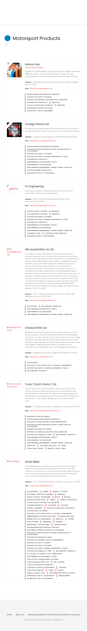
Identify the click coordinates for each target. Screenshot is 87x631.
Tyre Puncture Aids (48, 445)
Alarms (45, 491)
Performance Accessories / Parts (42, 162)
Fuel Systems (33, 522)
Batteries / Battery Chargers (40, 494)
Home (9, 615)
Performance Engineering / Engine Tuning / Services (49, 167)
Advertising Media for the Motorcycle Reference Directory (54, 615)
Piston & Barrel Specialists (39, 170)
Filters (71, 519)
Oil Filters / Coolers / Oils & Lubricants (44, 554)
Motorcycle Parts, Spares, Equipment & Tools (47, 156)
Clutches (64, 505)
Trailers (62, 567)
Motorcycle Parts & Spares (39, 97)
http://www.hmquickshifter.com (43, 300)
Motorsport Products (37, 102)
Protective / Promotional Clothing (43, 559)
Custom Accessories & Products (60, 508)
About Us (20, 615)
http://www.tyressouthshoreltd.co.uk (45, 411)
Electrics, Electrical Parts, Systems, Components (49, 365)
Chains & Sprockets (68, 500)
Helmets (59, 522)
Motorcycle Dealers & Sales (39, 537)
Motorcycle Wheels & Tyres (39, 434)
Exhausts (56, 214)
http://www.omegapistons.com (43, 141)
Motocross (32, 306)
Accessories (32, 362)
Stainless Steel (34, 233)
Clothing (52, 505)
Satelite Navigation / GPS (38, 562)
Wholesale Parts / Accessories (40, 173)
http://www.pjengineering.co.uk (43, 205)
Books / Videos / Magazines (39, 497)
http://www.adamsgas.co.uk (41, 88)
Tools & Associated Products (40, 105)
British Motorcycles (36, 500)
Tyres (63, 445)
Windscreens (64, 575)
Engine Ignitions (67, 516)
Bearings (61, 494)
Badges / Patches (60, 491)
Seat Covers (59, 562)
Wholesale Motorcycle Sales (40, 108)
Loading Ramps (60, 524)
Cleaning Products (35, 505)
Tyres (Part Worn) (35, 448)
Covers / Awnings (34, 508)
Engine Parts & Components (39, 519)
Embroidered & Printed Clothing (41, 516)
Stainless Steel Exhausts (56, 233)
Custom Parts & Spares (37, 214)
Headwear (47, 522)
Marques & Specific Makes (38, 416)
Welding (61, 105)
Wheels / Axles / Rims (56, 448)
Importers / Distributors (38, 524)
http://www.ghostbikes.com (41, 486)
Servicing (56, 102)
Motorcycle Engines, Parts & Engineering (45, 540)
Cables (53, 500)
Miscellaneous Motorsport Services (43, 94)
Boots (57, 497)
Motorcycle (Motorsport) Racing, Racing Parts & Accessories (49, 150)
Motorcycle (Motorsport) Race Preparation (47, 422)
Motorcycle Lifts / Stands (38, 543)
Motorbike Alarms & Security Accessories (45, 530)
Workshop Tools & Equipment (40, 111)
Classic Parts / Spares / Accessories (43, 211)
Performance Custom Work (39, 165)
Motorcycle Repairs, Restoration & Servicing (47, 100)
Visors (60, 570)
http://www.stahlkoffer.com (41, 357)
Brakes (67, 497)
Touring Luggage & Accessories (40, 567)
